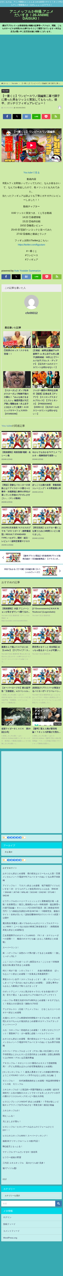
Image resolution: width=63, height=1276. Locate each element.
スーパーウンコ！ (11, 947)
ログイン (7, 1217)
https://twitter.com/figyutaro (31, 244)
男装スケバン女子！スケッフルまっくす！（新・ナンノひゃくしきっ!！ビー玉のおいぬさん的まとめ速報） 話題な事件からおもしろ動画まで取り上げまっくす (31, 982)
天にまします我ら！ (12, 1121)
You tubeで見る (31, 172)
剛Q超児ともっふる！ (13, 1146)
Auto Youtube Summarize (27, 270)
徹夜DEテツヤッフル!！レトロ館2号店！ (21, 1141)
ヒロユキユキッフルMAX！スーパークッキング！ (25, 1136)
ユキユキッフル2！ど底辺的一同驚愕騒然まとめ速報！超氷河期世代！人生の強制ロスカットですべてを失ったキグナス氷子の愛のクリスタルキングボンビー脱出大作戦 (31, 1093)
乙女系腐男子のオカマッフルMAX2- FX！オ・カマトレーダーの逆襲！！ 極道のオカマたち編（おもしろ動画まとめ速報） (31, 938)
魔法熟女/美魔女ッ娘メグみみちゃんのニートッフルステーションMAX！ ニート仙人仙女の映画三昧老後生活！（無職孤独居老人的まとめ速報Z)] (31, 926)
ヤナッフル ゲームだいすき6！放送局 (20, 1152)
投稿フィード (9, 1224)
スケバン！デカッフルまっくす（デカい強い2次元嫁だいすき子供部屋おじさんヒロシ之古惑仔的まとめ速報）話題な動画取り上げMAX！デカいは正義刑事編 (31, 1054)
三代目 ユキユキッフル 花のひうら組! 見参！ (24, 1163)
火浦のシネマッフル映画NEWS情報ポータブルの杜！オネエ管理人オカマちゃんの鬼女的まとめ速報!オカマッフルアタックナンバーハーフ (31, 1021)
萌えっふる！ (9, 1116)
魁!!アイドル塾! (10, 1168)
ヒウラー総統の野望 (12, 1157)
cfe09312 (31, 313)
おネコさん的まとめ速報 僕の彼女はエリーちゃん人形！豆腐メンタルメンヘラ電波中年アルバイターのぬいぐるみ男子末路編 (31, 876)
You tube (5, 91)
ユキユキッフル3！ (11, 1110)
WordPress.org (10, 1238)
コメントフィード (11, 1231)
